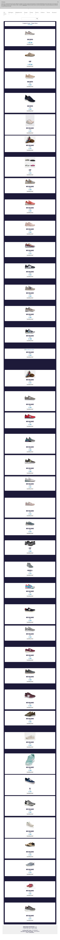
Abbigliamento (18, 12)
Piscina (36, 12)
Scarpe (25, 12)
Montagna (10, 12)
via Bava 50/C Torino (27, 930)
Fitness (31, 12)
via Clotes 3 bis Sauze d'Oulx (27, 931)
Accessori (54, 12)
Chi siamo (5, 13)
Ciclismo (43, 12)
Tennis (48, 12)
